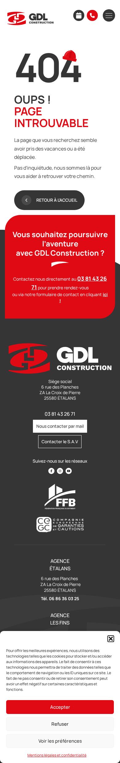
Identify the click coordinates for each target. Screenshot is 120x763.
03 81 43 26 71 (60, 413)
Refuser (60, 724)
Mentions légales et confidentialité (56, 755)
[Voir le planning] (78, 15)
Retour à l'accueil (56, 200)
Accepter (60, 707)
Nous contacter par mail (60, 426)
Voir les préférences (60, 741)
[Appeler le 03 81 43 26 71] (92, 15)
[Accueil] (30, 19)
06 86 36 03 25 (64, 598)
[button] (111, 639)
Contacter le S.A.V (60, 441)
